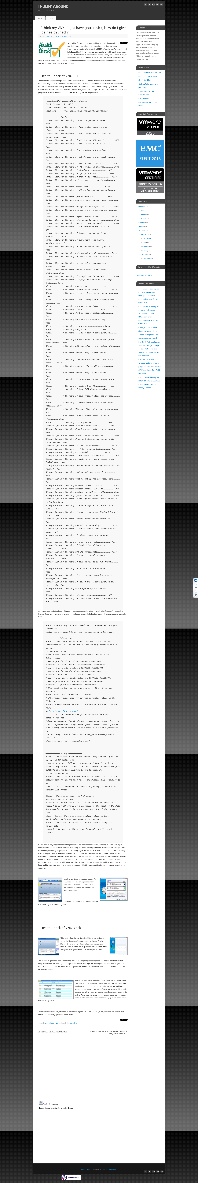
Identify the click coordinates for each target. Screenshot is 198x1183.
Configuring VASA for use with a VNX (53, 1031)
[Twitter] (149, 5)
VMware (143, 254)
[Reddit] (153, 5)
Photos (50, 18)
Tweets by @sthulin (144, 275)
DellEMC (65, 36)
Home (40, 18)
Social (140, 226)
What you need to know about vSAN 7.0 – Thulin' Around (148, 331)
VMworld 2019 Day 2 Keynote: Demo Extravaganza (146, 94)
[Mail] (161, 5)
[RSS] (145, 5)
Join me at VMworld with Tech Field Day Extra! (149, 369)
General (141, 206)
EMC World (147, 238)
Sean (43, 36)
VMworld (146, 258)
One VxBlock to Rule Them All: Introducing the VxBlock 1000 (148, 352)
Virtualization (143, 246)
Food (142, 210)
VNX (70, 36)
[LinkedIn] (157, 5)
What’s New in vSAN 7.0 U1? (149, 72)
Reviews (141, 222)
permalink (73, 1023)
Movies (143, 218)
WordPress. (113, 1169)
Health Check (49, 1023)
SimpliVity (144, 250)
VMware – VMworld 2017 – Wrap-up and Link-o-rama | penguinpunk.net (149, 363)
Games (143, 214)
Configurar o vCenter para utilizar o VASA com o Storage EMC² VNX (148, 292)
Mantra (104, 1169)
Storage (141, 230)
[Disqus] (83, 1069)
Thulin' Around (53, 6)
